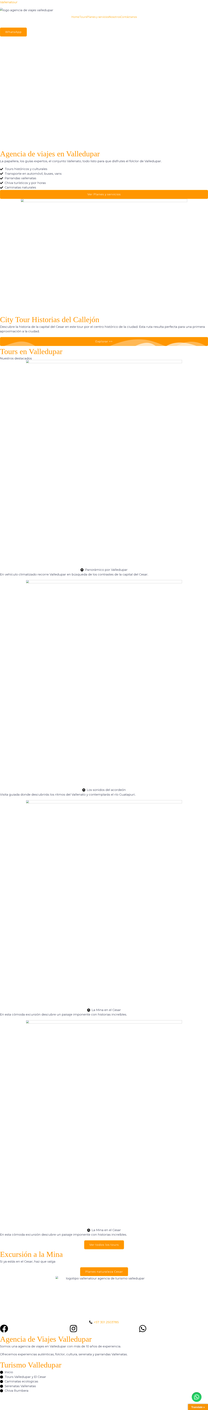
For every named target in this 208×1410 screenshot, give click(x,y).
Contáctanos (128, 17)
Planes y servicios (98, 17)
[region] (104, 92)
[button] (104, 136)
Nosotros (114, 17)
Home (75, 17)
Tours (83, 17)
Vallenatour (9, 2)
